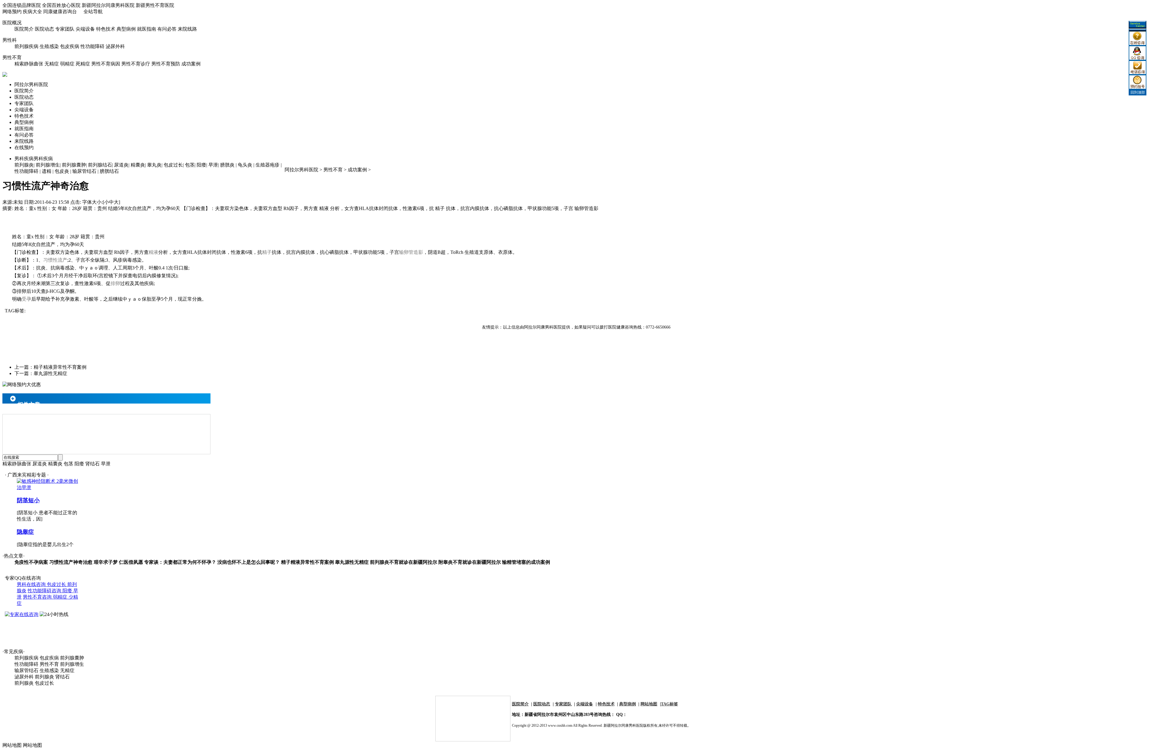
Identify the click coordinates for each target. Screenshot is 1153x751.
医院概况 (12, 22)
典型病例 (126, 29)
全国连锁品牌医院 (21, 5)
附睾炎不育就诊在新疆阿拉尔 (469, 562)
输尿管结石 (84, 171)
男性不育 (12, 57)
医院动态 (44, 29)
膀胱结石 (109, 171)
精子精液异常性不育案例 (60, 367)
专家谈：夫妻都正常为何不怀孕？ (180, 562)
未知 (18, 202)
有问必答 (167, 29)
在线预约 (24, 147)
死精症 (83, 63)
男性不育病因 (105, 63)
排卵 (115, 283)
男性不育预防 (165, 63)
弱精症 (67, 63)
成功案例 (191, 63)
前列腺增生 (48, 164)
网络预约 (12, 11)
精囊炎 (138, 164)
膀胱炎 (227, 164)
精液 (153, 252)
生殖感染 (49, 46)
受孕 (26, 299)
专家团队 (64, 29)
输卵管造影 (411, 252)
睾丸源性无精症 (50, 373)
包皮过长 (173, 164)
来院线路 (187, 29)
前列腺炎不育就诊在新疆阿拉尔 (403, 562)
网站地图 (648, 704)
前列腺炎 (24, 164)
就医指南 (146, 29)
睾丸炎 (154, 164)
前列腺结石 (100, 164)
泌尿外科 (115, 46)
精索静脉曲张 (28, 63)
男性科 (9, 40)
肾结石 (92, 463)
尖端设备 (85, 29)
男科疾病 (33, 158)
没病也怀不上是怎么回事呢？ (248, 562)
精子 (267, 252)
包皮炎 (62, 171)
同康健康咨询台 (60, 11)
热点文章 (13, 555)
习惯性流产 (55, 260)
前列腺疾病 (26, 46)
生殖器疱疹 (268, 164)
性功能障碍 (92, 46)
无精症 (51, 63)
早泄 (213, 164)
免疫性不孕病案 (31, 562)
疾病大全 (32, 11)
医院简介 (24, 29)
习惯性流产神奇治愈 (70, 562)
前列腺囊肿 (74, 164)
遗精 (46, 171)
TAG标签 (669, 704)
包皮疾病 (69, 46)
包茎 (190, 164)
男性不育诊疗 (135, 63)
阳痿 (201, 164)
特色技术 (105, 29)
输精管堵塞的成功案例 (526, 562)
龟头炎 (245, 164)
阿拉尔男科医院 (31, 84)
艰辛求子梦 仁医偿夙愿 (118, 562)
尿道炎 (121, 164)
